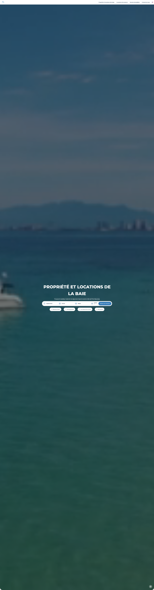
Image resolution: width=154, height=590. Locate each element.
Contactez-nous (146, 2)
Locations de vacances (122, 2)
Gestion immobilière (135, 2)
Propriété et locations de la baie (106, 2)
